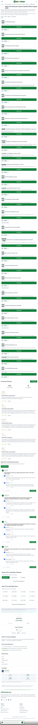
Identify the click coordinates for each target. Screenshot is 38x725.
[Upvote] (6, 480)
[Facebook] (2, 700)
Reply (12, 480)
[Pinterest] (11, 700)
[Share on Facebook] (17, 630)
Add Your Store (4, 710)
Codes (2, 16)
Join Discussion (32, 490)
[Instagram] (6, 700)
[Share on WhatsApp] (21, 630)
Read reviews (5, 650)
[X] (4, 700)
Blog (2, 707)
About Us (21, 705)
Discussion (14, 16)
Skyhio (3, 658)
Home (2, 4)
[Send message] (22, 722)
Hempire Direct (5, 664)
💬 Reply (9, 401)
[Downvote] (9, 480)
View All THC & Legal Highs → (19, 581)
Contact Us (21, 707)
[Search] (31, 1)
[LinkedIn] (8, 700)
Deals (5, 16)
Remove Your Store (4, 712)
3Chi (2, 656)
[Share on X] (19, 630)
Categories (3, 705)
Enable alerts (5, 648)
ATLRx (3, 662)
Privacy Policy (22, 708)
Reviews (9, 16)
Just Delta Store (5, 660)
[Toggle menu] (7, 1)
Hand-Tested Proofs (5, 708)
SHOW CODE (19, 26)
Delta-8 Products (26, 4)
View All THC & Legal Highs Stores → (19, 604)
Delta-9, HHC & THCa (15, 577)
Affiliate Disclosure (23, 712)
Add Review (33, 381)
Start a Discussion (5, 466)
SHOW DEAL (19, 147)
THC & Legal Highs (8, 4)
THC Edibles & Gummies (23, 577)
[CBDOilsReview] (19, 2)
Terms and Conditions (23, 710)
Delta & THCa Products (17, 4)
